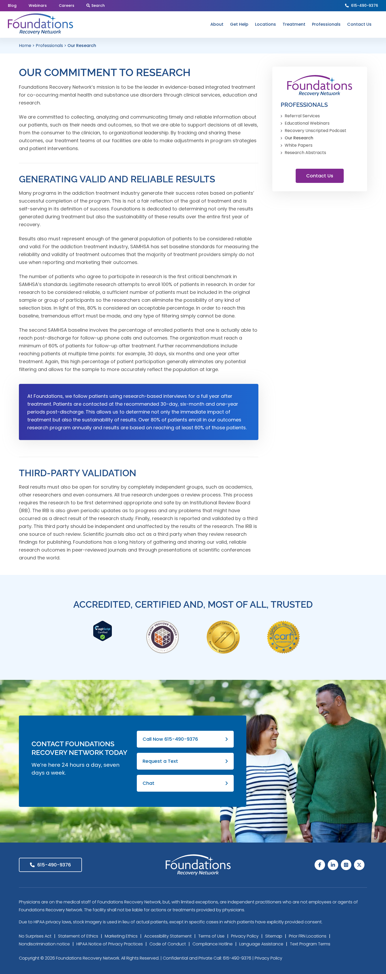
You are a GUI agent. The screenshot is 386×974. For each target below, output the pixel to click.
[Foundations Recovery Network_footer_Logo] (198, 856)
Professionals (49, 46)
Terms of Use (211, 936)
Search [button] (98, 5)
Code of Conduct (167, 944)
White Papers (298, 145)
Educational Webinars (307, 123)
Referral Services (302, 116)
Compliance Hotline (212, 944)
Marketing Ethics (121, 936)
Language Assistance (261, 944)
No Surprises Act (35, 936)
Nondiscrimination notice (44, 944)
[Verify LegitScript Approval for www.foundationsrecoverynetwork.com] (102, 624)
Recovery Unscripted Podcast (315, 131)
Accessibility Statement (168, 936)
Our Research (299, 138)
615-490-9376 (364, 5)
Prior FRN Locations (307, 936)
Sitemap (273, 936)
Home (25, 46)
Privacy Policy (245, 936)
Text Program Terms (310, 944)
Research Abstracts (305, 153)
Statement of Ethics (78, 936)
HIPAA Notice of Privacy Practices (109, 944)
